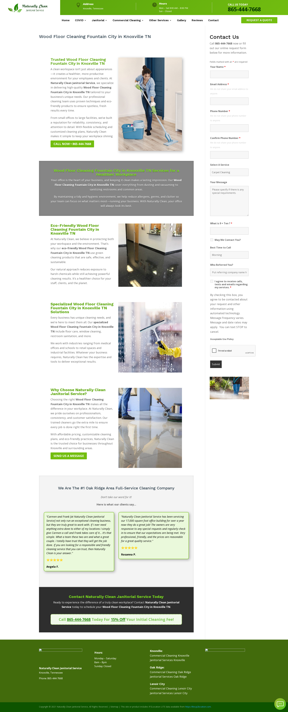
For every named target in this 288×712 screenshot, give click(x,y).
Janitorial (98, 20)
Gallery (181, 20)
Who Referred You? (221, 264)
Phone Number (220, 111)
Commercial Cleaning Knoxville (169, 655)
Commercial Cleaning (127, 20)
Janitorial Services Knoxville (167, 660)
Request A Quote (259, 20)
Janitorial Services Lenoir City (169, 693)
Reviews (197, 20)
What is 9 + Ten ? (221, 223)
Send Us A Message (69, 456)
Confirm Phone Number (225, 138)
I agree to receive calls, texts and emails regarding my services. (231, 284)
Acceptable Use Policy (222, 339)
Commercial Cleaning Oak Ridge (170, 672)
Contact (213, 20)
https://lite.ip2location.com (198, 706)
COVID (79, 20)
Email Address (219, 84)
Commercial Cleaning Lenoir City (171, 688)
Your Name (218, 66)
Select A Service (219, 164)
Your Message (218, 182)
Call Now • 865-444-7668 (72, 144)
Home (66, 20)
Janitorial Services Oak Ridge (168, 676)
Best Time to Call (220, 247)
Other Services (159, 20)
